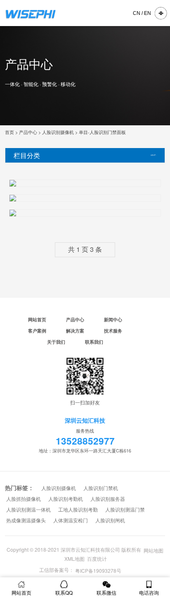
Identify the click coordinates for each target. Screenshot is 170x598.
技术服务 (113, 331)
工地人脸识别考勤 (78, 510)
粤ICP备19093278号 (98, 570)
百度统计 (97, 558)
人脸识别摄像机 (58, 132)
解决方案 (75, 331)
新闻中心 (113, 319)
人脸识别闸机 (110, 521)
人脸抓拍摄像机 (23, 499)
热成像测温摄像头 (26, 521)
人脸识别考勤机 (65, 499)
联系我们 (94, 342)
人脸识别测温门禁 (125, 510)
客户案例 (37, 331)
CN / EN (142, 13)
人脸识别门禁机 (100, 488)
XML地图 (74, 558)
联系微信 (106, 592)
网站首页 (37, 319)
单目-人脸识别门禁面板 (102, 132)
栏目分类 (27, 155)
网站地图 (153, 550)
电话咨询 (149, 592)
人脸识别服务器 (107, 499)
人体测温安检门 (70, 521)
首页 (9, 132)
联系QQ (64, 592)
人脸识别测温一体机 (28, 510)
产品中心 (28, 132)
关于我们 (56, 342)
